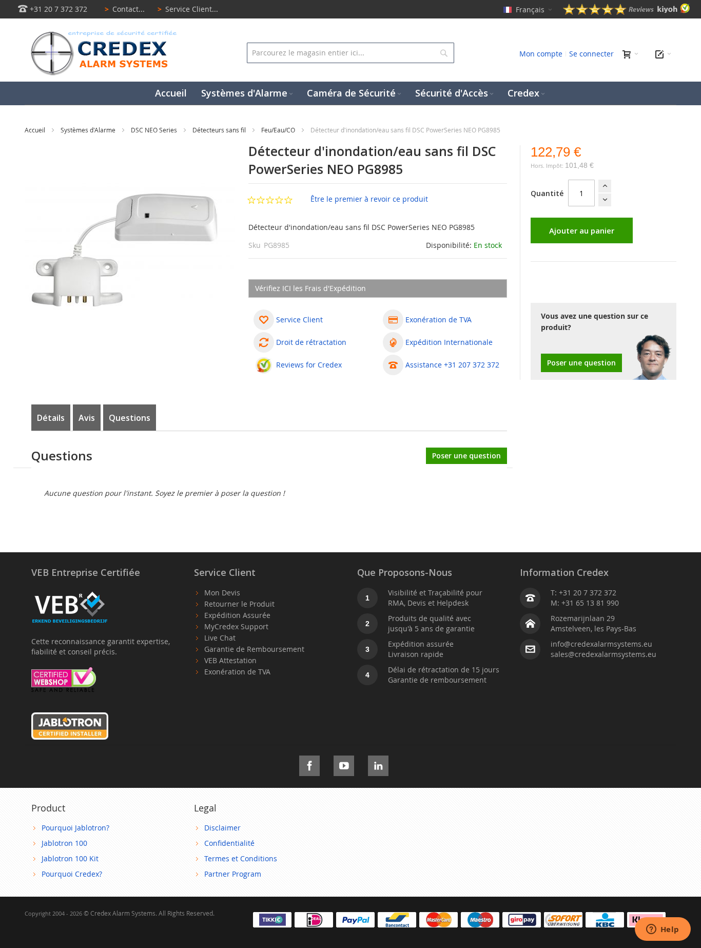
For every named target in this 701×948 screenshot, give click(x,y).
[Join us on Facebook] (309, 764)
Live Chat (220, 638)
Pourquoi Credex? (72, 874)
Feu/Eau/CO (279, 130)
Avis (87, 417)
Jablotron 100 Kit (70, 858)
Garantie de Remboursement (254, 649)
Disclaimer (222, 828)
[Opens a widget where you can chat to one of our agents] (662, 930)
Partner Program (232, 874)
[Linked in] (378, 764)
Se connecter (591, 54)
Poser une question (581, 362)
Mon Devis (222, 592)
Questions (129, 417)
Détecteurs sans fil (219, 130)
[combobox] (350, 53)
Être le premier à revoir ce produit (369, 199)
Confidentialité (229, 843)
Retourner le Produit (239, 604)
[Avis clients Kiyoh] (626, 12)
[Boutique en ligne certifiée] (63, 672)
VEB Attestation (230, 660)
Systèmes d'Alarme (89, 130)
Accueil (36, 130)
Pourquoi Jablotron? (75, 828)
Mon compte (540, 54)
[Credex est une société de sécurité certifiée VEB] (69, 592)
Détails (51, 417)
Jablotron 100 (64, 843)
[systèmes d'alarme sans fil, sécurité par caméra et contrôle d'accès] (102, 33)
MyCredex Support (236, 626)
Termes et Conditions (240, 858)
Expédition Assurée (237, 615)
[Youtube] (344, 764)
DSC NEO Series (155, 130)
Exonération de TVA (237, 671)
